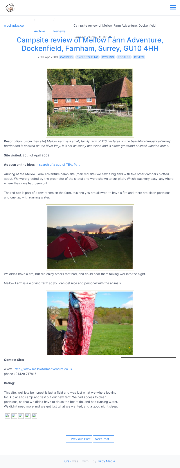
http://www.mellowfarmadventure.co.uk (43, 369)
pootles (124, 57)
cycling (108, 57)
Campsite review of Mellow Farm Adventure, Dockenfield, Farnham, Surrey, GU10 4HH (90, 44)
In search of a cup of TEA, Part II (59, 164)
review (139, 57)
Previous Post (80, 439)
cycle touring (87, 57)
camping (66, 57)
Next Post (102, 439)
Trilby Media (106, 461)
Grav (67, 461)
